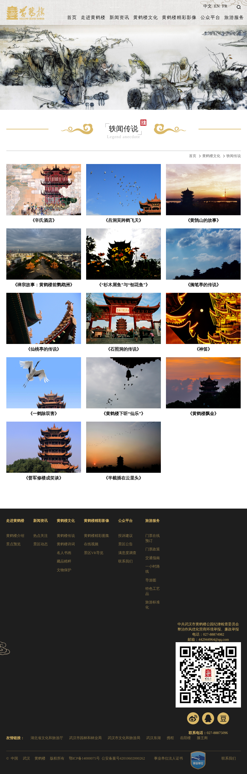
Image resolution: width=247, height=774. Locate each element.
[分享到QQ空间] (208, 718)
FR (224, 6)
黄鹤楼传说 (66, 536)
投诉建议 (125, 536)
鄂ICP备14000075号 (84, 758)
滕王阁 (202, 738)
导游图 (150, 580)
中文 (207, 6)
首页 (72, 18)
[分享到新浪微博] (193, 718)
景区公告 (125, 544)
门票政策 (152, 549)
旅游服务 (234, 18)
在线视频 (91, 544)
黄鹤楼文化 (145, 18)
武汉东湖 (153, 738)
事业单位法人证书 (168, 758)
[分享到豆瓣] (223, 718)
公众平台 (210, 18)
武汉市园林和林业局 (85, 738)
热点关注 (40, 536)
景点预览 (13, 544)
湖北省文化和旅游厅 (47, 738)
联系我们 (125, 561)
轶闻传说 (234, 156)
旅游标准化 (152, 604)
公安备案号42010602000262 (123, 758)
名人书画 (64, 553)
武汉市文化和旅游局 (124, 738)
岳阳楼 (185, 738)
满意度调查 (127, 553)
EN (217, 6)
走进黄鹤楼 (93, 18)
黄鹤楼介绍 (15, 536)
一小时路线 (152, 569)
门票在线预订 (152, 538)
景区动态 (40, 544)
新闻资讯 (120, 18)
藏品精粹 (64, 561)
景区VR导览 (94, 553)
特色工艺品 (152, 591)
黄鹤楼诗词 (66, 544)
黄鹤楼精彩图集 (96, 536)
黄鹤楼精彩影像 (179, 18)
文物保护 (64, 570)
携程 (170, 738)
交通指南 (152, 558)
